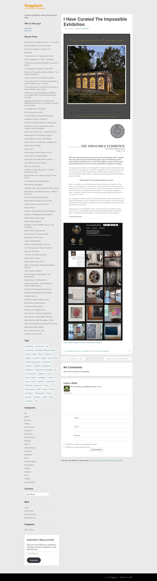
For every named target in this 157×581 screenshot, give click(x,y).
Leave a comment (82, 28)
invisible (50, 377)
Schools (27, 468)
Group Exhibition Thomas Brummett (37, 45)
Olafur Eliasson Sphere (32, 221)
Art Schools (29, 350)
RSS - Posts (28, 530)
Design (27, 423)
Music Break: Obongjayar (33, 184)
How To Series (30, 377)
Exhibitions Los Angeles (43, 369)
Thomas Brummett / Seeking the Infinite (38, 56)
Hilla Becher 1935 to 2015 (33, 237)
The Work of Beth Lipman (33, 306)
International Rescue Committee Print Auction (41, 323)
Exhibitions (29, 369)
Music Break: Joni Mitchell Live (35, 280)
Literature (40, 381)
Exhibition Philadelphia (42, 366)
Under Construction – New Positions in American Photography (38, 284)
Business (48, 354)
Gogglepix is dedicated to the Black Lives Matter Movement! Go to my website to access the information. (41, 103)
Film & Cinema (30, 373)
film (55, 369)
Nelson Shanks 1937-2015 (34, 261)
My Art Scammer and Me (33, 112)
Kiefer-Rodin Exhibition (32, 145)
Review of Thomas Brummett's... (117, 358)
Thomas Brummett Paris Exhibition (37, 181)
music (46, 385)
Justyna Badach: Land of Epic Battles (37, 138)
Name (76, 418)
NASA (38, 389)
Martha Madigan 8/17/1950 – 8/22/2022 (38, 59)
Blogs (34, 354)
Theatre (27, 479)
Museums (38, 385)
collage (27, 358)
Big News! (28, 52)
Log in (26, 507)
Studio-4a (27, 31)
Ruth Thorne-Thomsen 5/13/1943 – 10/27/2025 (41, 42)
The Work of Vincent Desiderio (35, 255)
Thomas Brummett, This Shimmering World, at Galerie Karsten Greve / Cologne (41, 82)
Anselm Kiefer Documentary (34, 230)
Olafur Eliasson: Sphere (33, 271)
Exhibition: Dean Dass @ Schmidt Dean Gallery (41, 188)
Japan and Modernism (32, 241)
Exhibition (28, 366)
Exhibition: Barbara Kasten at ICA (36, 299)
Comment (67, 393)
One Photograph (30, 461)
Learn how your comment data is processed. (106, 460)
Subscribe (34, 560)
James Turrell (30, 381)
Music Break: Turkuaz (32, 258)
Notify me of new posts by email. (78, 447)
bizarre (27, 354)
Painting (52, 389)
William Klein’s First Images (34, 218)
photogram (29, 393)
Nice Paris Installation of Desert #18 (37, 49)
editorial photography (33, 362)
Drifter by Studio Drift (32, 166)
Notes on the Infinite (31, 251)
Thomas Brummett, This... (74, 358)
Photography (40, 393)
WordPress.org (29, 518)
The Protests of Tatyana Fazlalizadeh (38, 313)
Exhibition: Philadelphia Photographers (38, 214)
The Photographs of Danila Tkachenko (38, 248)
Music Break (29, 389)
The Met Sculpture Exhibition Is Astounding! (40, 122)
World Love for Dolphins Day (34, 310)
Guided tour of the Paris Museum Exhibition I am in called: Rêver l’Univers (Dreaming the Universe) (40, 95)
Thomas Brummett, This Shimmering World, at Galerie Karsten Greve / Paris (41, 88)
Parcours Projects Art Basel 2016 (36, 197)
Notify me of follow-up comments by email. (81, 444)
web (36, 401)
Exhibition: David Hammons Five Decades (39, 211)
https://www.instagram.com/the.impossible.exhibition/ (83, 342)
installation (42, 377)
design (43, 358)
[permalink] (128, 351)
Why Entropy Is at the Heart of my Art (38, 152)
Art (47, 346)
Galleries (41, 373)
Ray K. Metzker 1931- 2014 (34, 330)
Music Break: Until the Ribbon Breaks (37, 317)
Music (26, 458)
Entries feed (28, 511)
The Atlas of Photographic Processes (37, 289)
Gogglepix (33, 5)
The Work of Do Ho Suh (33, 334)
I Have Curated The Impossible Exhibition (39, 78)
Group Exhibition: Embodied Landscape (38, 116)
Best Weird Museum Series (45, 350)
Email (76, 426)
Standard (123, 577)
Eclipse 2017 (29, 149)
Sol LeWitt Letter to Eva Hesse (35, 163)
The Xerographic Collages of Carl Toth (38, 68)
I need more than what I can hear (36, 204)
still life (44, 397)
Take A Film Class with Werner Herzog (38, 159)
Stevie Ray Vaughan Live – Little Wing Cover (40, 132)
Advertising (29, 346)
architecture (39, 346)
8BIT (131, 577)
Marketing (29, 385)
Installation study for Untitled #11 (36, 119)
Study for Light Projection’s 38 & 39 (37, 244)
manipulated (50, 381)
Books (41, 354)
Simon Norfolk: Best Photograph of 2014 (39, 320)
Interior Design (29, 447)
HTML (99, 386)
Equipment (47, 362)
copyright (36, 358)
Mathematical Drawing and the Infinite (38, 201)
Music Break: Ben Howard (33, 327)
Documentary (53, 358)
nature (45, 389)
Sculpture (36, 397)
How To (49, 373)
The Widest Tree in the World (35, 109)
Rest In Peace (29, 207)
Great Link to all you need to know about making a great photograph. (39, 127)
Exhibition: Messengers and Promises (38, 292)
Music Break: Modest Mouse (34, 303)
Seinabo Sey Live (30, 296)
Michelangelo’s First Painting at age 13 (38, 135)
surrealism (29, 401)
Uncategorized (29, 482)
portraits (28, 397)
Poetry (49, 393)
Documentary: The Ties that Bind (36, 234)
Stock (51, 397)
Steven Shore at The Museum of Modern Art (40, 142)
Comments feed (30, 514)
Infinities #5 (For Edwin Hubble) (35, 156)
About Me (27, 28)
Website (77, 435)
